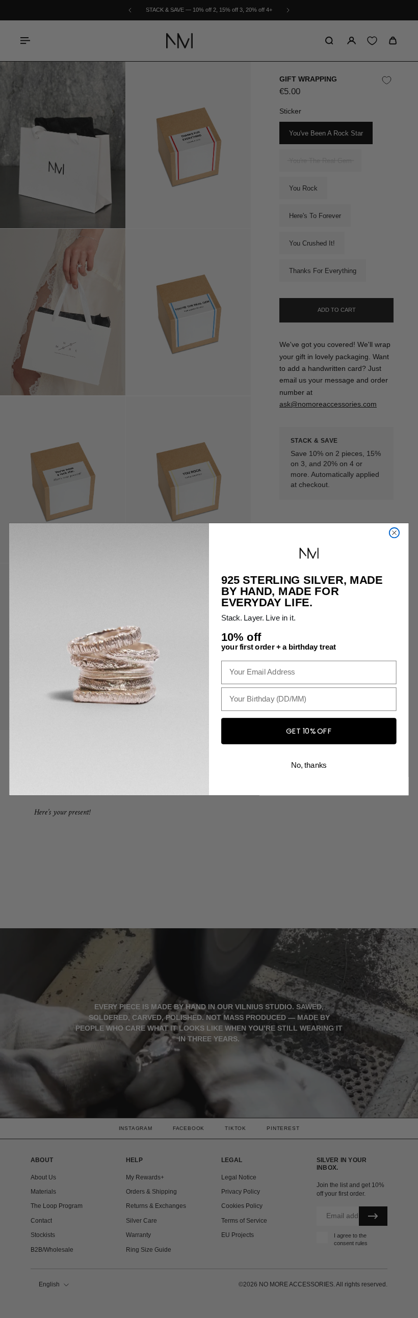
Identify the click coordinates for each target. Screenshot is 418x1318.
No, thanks (309, 765)
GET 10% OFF (309, 730)
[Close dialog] (394, 532)
